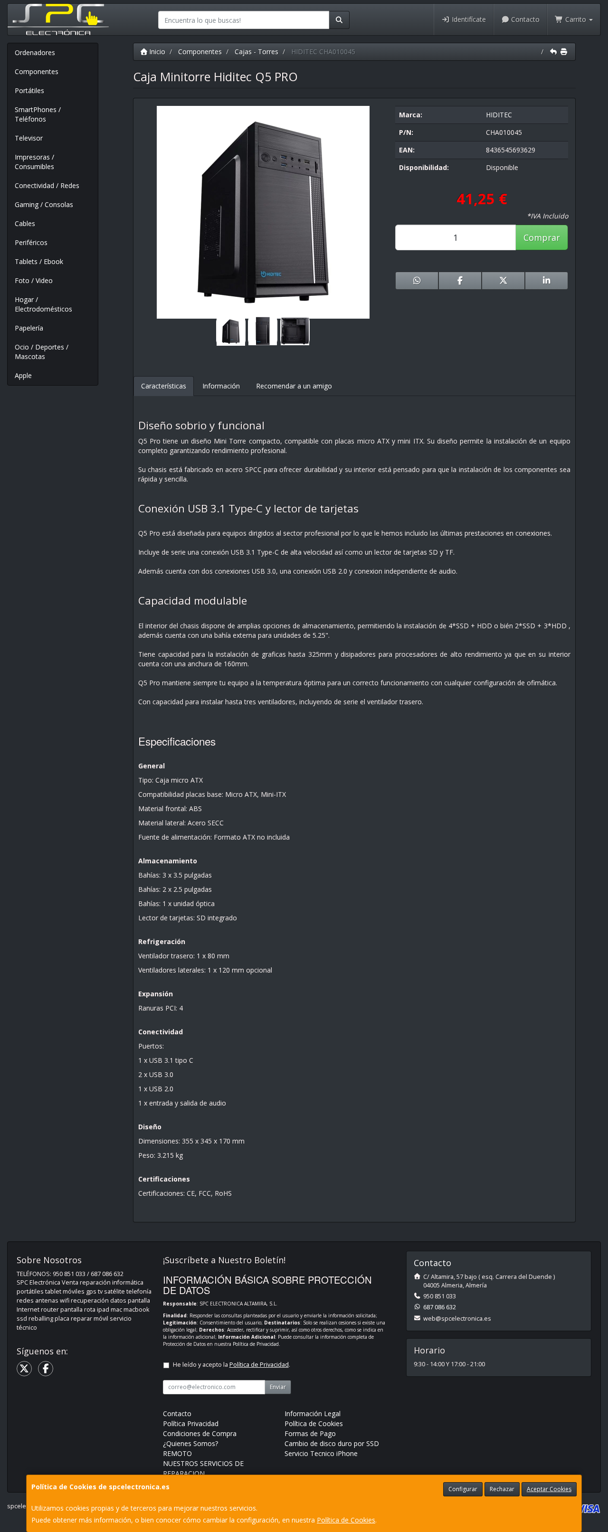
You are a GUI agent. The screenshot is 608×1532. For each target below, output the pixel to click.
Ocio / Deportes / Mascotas (41, 351)
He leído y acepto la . (231, 1365)
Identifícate (468, 19)
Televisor (29, 137)
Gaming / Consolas (44, 204)
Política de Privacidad (256, 1344)
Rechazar (502, 1489)
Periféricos (31, 242)
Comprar (541, 237)
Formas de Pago (310, 1433)
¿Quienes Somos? (190, 1443)
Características (163, 385)
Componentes (36, 71)
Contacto (524, 19)
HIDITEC (499, 114)
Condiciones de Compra (200, 1433)
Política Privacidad (190, 1423)
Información (221, 385)
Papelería (29, 327)
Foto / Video (34, 280)
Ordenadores (35, 52)
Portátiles (29, 90)
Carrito (575, 19)
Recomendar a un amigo (294, 385)
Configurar (462, 1489)
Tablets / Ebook (39, 261)
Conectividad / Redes (47, 185)
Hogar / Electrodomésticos (43, 304)
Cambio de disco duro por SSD (332, 1443)
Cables (25, 223)
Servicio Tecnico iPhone (321, 1453)
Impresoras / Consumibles (34, 161)
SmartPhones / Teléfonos (38, 114)
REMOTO (177, 1453)
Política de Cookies (346, 1519)
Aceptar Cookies (549, 1489)
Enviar (278, 1387)
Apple (23, 375)
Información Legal (313, 1413)
